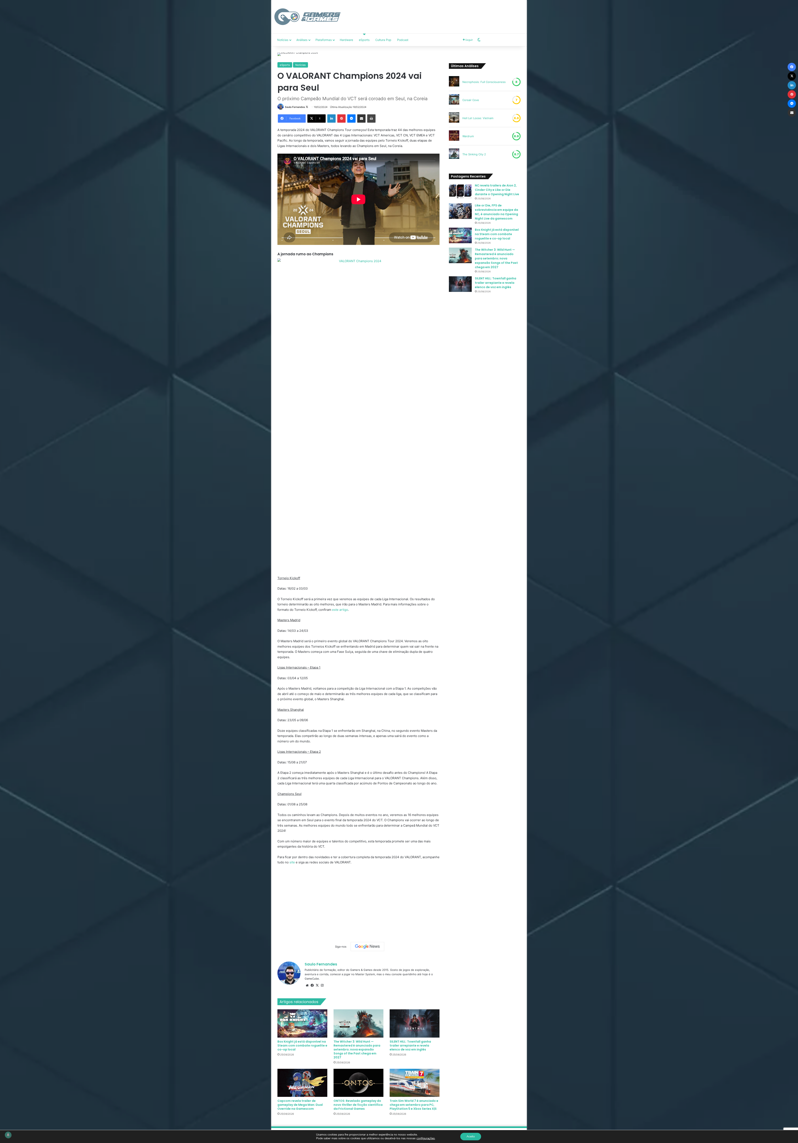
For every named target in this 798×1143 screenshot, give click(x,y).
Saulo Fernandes (295, 107)
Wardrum (468, 136)
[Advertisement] (441, 13)
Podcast (402, 40)
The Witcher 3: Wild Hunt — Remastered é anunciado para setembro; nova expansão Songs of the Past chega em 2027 (357, 1049)
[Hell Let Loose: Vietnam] (454, 118)
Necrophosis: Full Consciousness (484, 82)
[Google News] (367, 946)
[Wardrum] (454, 136)
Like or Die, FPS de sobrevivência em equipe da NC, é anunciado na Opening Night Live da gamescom (496, 212)
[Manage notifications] (8, 1135)
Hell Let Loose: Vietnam (477, 118)
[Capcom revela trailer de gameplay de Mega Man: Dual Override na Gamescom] (302, 1083)
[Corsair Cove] (454, 100)
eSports (364, 40)
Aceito (471, 1136)
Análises (301, 40)
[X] (317, 985)
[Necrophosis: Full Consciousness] (454, 82)
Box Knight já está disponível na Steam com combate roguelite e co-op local (302, 1045)
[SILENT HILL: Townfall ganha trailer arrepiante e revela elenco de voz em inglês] (415, 1023)
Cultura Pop (383, 40)
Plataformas (323, 40)
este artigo (340, 610)
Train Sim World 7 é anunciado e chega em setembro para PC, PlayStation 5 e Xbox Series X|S (414, 1105)
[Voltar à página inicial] (307, 16)
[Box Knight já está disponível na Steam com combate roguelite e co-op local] (302, 1023)
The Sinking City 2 (474, 154)
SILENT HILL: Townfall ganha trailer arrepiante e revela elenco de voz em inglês (410, 1045)
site (292, 862)
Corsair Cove (470, 100)
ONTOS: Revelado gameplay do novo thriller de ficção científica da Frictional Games (358, 1105)
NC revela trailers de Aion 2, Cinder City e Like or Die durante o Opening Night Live (497, 189)
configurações (425, 1138)
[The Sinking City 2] (454, 154)
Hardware (346, 40)
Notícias (282, 40)
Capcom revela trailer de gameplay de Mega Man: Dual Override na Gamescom (300, 1105)
